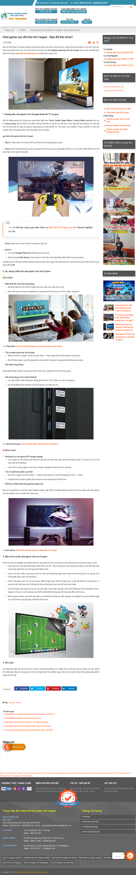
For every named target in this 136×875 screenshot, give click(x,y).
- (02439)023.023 (27, 825)
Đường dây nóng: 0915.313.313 (119, 65)
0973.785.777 (36, 848)
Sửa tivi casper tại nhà (46, 10)
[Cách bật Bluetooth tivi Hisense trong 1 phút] (119, 291)
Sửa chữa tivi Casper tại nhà (118, 109)
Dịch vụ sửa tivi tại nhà (46, 20)
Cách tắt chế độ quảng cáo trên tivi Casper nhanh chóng (39, 346)
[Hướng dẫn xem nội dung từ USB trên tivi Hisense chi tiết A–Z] (108, 326)
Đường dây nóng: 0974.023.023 (119, 52)
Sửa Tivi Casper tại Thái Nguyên (19, 776)
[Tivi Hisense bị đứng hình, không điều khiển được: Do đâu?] (108, 317)
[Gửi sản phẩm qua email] (89, 42)
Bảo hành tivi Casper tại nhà (100, 773)
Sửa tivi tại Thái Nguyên (12, 863)
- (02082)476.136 (48, 848)
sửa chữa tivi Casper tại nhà (62, 227)
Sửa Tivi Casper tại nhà (12, 858)
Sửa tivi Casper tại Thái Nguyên (36, 863)
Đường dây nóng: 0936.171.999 (119, 59)
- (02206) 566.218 (48, 841)
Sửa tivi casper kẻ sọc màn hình (118, 120)
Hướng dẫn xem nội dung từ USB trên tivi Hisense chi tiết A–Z (30, 714)
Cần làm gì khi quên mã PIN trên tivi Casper (39, 444)
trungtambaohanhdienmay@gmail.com (56, 825)
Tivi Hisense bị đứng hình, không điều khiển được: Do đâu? (29, 730)
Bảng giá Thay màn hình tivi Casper (74, 773)
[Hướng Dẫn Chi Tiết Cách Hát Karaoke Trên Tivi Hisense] (108, 307)
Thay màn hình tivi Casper (73, 10)
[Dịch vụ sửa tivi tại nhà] (119, 175)
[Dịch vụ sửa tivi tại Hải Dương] (119, 249)
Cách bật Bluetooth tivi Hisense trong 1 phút (23, 718)
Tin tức (69, 20)
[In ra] (94, 42)
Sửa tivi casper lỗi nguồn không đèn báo (117, 130)
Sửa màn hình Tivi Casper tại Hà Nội (44, 773)
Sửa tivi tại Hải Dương (115, 87)
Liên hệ (87, 20)
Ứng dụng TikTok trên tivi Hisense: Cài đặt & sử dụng (26, 722)
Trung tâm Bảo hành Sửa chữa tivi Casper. (32, 872)
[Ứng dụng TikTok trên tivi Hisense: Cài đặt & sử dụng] (108, 336)
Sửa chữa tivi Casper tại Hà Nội (64, 858)
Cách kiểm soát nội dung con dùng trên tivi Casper (36, 550)
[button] (85, 817)
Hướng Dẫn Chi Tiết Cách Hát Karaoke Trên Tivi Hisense (28, 726)
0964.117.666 (36, 841)
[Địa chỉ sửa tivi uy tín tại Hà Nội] (119, 207)
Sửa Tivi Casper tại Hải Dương (62, 863)
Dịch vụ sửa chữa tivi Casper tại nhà (14, 773)
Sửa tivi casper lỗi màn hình (118, 125)
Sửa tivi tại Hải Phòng (114, 90)
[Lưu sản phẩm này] (98, 42)
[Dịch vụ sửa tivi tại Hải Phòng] (119, 224)
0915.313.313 (15, 825)
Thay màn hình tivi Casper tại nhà (36, 858)
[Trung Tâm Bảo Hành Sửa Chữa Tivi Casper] (14, 13)
